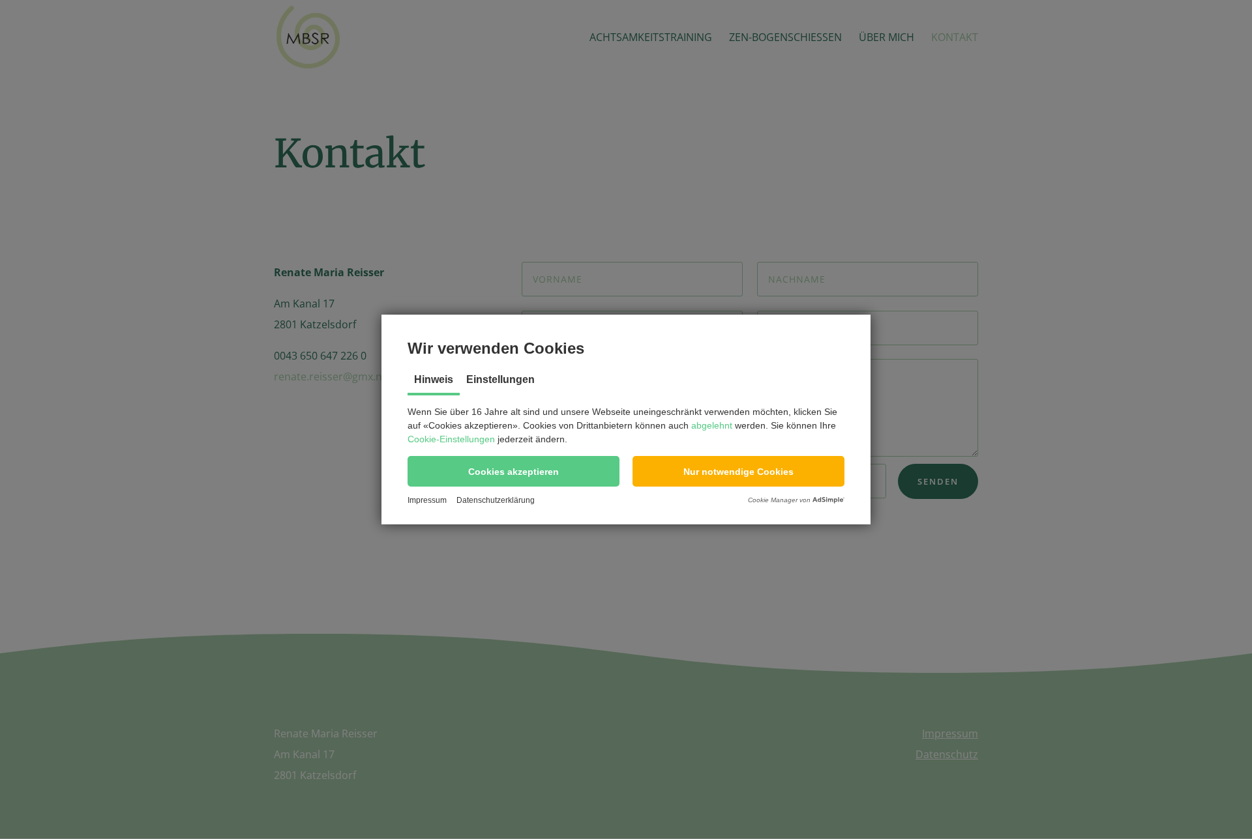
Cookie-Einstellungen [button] (451, 439)
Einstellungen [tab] (500, 379)
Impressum (427, 500)
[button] (513, 471)
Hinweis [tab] (433, 379)
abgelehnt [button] (711, 425)
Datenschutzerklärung (495, 500)
